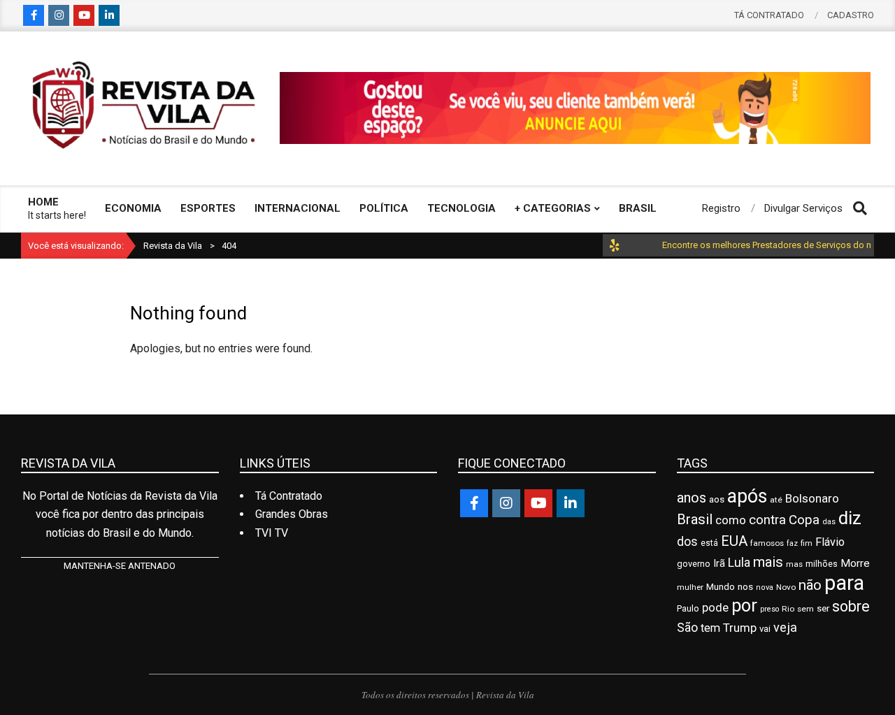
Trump (740, 628)
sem (805, 609)
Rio (788, 609)
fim (806, 543)
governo (693, 563)
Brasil (695, 519)
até (776, 500)
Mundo (720, 587)
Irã (719, 564)
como (730, 520)
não (810, 585)
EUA (734, 541)
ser (823, 608)
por (744, 605)
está (709, 543)
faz (792, 543)
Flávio (830, 542)
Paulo (688, 608)
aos (716, 499)
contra (767, 520)
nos (745, 587)
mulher (690, 587)
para (844, 583)
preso (769, 609)
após (747, 496)
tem (710, 628)
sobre (851, 606)
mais (768, 562)
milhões (822, 563)
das (829, 521)
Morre (855, 563)
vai (765, 628)
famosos (767, 543)
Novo (786, 587)
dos (687, 541)
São (687, 628)
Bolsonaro (812, 498)
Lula (739, 562)
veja (785, 627)
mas (794, 564)
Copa (804, 520)
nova (764, 587)
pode (715, 607)
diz (849, 517)
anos (691, 498)
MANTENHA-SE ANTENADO (120, 566)
